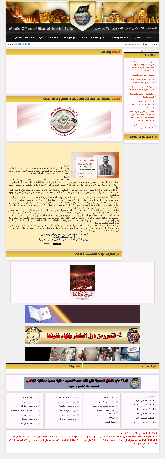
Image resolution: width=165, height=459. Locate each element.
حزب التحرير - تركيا (68, 415)
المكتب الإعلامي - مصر (145, 413)
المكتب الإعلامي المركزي (144, 400)
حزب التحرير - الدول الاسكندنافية (24, 410)
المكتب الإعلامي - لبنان (145, 409)
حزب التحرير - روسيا (29, 419)
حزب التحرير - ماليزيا (68, 419)
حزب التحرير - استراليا (29, 406)
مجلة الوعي (110, 422)
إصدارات (136, 37)
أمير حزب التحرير (109, 397)
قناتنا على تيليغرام (24, 37)
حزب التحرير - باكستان (67, 406)
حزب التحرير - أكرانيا (29, 397)
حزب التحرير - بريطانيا (29, 415)
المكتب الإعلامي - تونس (144, 422)
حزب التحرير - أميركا (29, 402)
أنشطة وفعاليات (118, 37)
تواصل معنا (69, 37)
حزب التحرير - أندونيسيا (67, 402)
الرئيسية (151, 37)
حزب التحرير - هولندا (29, 423)
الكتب (84, 37)
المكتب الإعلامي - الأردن (144, 418)
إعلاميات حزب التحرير (107, 402)
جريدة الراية (110, 418)
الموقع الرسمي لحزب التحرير (103, 406)
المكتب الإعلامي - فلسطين (143, 405)
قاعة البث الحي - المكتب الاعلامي (105, 412)
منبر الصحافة (97, 37)
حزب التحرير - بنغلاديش (67, 410)
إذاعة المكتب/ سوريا (48, 37)
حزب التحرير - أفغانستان (66, 397)
